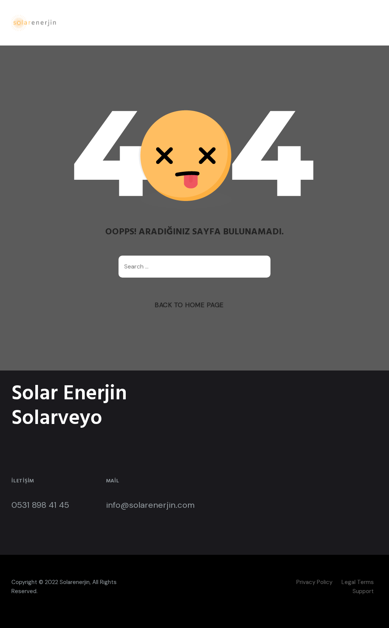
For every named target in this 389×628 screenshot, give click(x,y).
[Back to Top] (372, 615)
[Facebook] (177, 582)
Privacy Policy (314, 582)
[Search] (260, 266)
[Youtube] (206, 582)
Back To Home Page (189, 305)
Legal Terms (358, 582)
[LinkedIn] (191, 582)
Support (363, 591)
